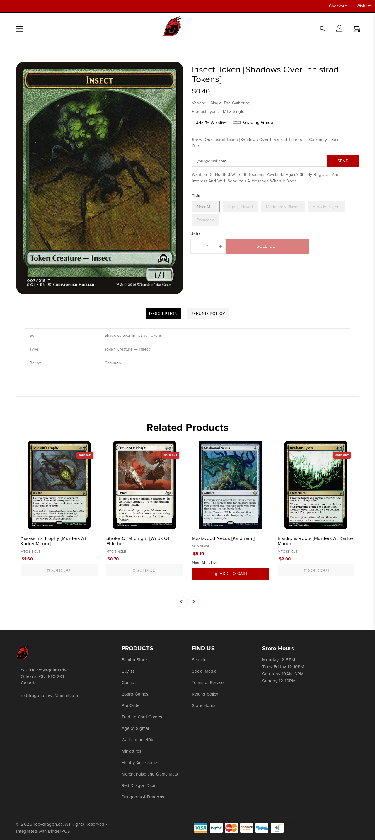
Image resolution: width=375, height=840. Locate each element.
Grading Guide (258, 122)
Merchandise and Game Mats (150, 774)
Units (195, 234)
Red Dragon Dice (138, 785)
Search (198, 660)
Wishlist (364, 6)
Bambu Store (134, 660)
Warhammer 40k (137, 740)
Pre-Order (131, 705)
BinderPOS (59, 831)
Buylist (128, 671)
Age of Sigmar (135, 728)
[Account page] (340, 29)
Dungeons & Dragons (143, 797)
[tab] (163, 313)
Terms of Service (208, 682)
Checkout (338, 6)
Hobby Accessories (140, 762)
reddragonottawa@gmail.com (49, 695)
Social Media (204, 671)
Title (196, 195)
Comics (129, 682)
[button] (357, 29)
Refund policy (205, 694)
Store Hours (203, 705)
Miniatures (131, 751)
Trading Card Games (142, 717)
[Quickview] (25, 521)
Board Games (135, 694)
